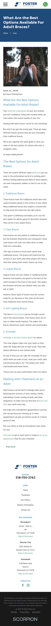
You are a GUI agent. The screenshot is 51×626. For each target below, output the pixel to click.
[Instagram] (28, 585)
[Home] (25, 4)
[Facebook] (22, 585)
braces (37, 172)
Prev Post (10, 447)
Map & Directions (25, 536)
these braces (18, 314)
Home (25, 490)
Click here (7, 435)
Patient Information (25, 505)
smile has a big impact (17, 111)
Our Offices (25, 500)
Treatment (25, 495)
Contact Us (25, 510)
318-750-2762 (25, 477)
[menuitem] (14, 612)
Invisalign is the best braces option (18, 337)
